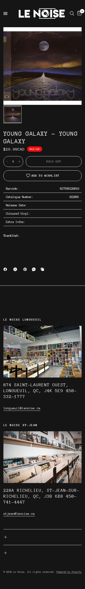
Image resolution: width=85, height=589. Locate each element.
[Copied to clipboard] (43, 269)
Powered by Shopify (69, 571)
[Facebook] (6, 269)
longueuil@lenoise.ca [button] (21, 408)
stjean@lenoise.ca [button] (19, 513)
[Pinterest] (26, 269)
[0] (79, 13)
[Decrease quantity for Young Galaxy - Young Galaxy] (7, 161)
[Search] (72, 13)
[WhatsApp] (34, 269)
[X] (16, 269)
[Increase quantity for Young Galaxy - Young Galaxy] (19, 161)
